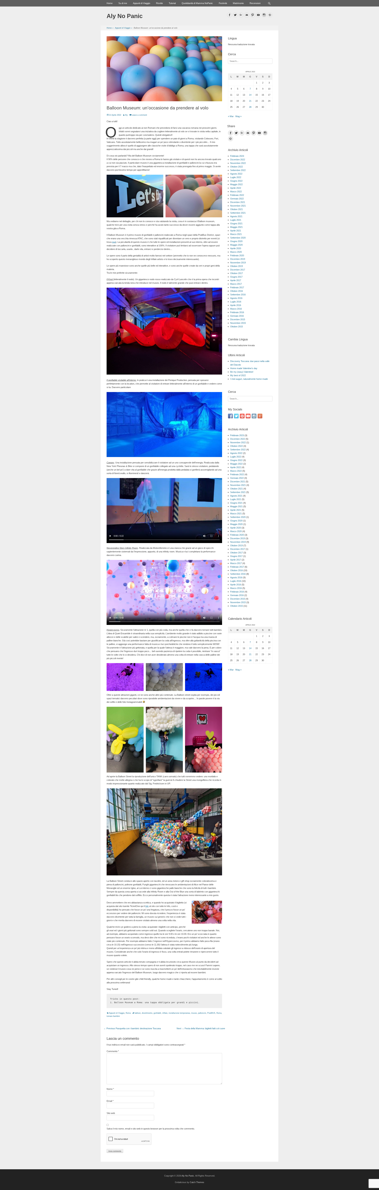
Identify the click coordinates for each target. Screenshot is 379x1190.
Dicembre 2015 (237, 319)
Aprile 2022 (235, 188)
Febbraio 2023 (237, 156)
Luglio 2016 (235, 301)
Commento (113, 1051)
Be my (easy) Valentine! (241, 372)
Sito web (111, 1113)
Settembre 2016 (238, 294)
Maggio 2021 (236, 227)
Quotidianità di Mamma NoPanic (197, 3)
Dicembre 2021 (237, 202)
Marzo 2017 (236, 284)
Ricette (159, 3)
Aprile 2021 (235, 230)
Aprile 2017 (235, 280)
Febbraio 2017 (237, 287)
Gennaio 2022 (237, 198)
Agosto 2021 (236, 216)
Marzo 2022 (236, 191)
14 (250, 95)
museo (194, 1013)
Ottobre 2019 (236, 266)
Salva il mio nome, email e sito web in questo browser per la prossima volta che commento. (151, 1128)
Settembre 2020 (238, 237)
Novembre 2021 (238, 205)
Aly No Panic (125, 16)
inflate (164, 1013)
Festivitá (223, 3)
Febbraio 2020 (237, 255)
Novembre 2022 (238, 163)
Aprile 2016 (235, 305)
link (147, 906)
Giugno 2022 (236, 181)
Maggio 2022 (236, 184)
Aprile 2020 (235, 248)
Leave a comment (139, 115)
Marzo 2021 (236, 234)
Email (110, 1101)
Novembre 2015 (238, 323)
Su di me (122, 3)
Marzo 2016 (236, 308)
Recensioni (255, 3)
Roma (128, 1013)
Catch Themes (197, 1182)
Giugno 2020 (236, 241)
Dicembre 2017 (237, 269)
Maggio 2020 (236, 245)
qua (114, 242)
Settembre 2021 (238, 213)
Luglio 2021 (235, 220)
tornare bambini (113, 1016)
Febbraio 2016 (237, 312)
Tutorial (172, 3)
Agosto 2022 (236, 173)
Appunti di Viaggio (141, 3)
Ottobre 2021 (236, 209)
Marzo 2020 (236, 252)
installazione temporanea (179, 1013)
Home (110, 3)
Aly (126, 115)
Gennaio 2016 (237, 316)
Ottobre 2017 (236, 273)
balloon (138, 1013)
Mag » (238, 116)
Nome (110, 1089)
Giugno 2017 (236, 277)
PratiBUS (211, 1013)
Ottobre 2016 (236, 291)
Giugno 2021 (236, 223)
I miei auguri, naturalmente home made (249, 379)
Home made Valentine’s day (243, 368)
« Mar (231, 116)
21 (250, 101)
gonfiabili (157, 1013)
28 (250, 107)
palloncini (202, 1013)
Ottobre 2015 (236, 326)
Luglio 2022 (235, 177)
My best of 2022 (238, 375)
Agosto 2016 (236, 298)
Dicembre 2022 (237, 159)
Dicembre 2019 (237, 259)
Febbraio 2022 (237, 195)
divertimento (147, 1013)
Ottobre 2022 (236, 166)
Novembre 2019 (238, 262)
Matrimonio (238, 3)
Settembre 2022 (238, 170)
